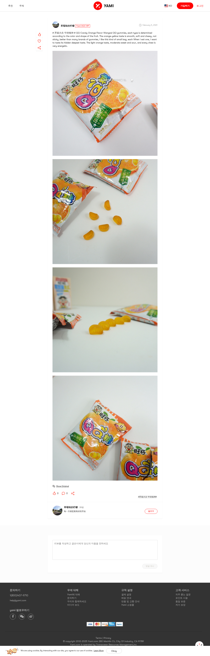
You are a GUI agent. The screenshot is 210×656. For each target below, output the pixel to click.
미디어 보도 (73, 605)
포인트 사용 (182, 598)
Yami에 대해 (73, 594)
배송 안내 (126, 598)
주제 (21, 5)
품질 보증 (180, 601)
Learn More (99, 650)
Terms (99, 638)
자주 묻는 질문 (183, 594)
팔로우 (151, 511)
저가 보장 (180, 605)
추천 (10, 5)
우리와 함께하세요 (76, 601)
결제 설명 (126, 594)
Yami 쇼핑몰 (127, 605)
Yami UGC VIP (82, 26)
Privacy (107, 638)
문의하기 (71, 598)
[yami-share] (39, 44)
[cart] (199, 645)
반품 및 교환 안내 (130, 601)
